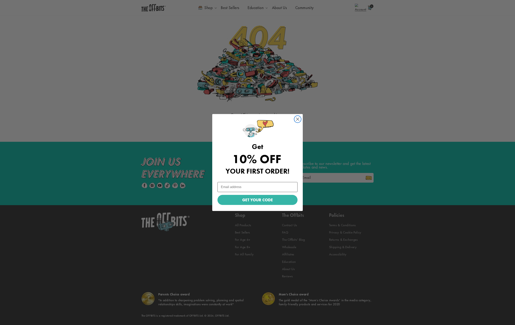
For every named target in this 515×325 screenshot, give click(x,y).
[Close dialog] (297, 119)
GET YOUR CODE (257, 200)
